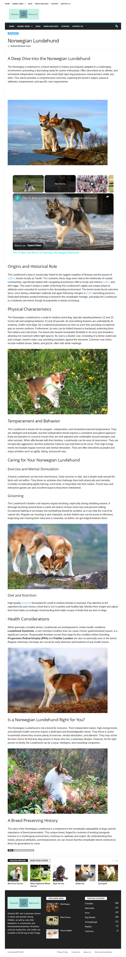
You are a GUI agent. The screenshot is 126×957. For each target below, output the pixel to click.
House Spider (66, 930)
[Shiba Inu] (85, 873)
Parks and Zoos (42, 4)
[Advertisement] (82, 14)
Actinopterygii (91, 922)
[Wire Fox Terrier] (18, 873)
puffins (11, 278)
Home (7, 4)
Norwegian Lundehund (24, 850)
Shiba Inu (79, 883)
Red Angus (65, 904)
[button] (116, 26)
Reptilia (88, 926)
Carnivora (89, 931)
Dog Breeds (13, 33)
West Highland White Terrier (40, 884)
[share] (107, 196)
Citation (54, 4)
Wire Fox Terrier (15, 883)
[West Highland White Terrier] (40, 873)
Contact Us (65, 4)
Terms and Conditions (103, 952)
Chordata (89, 903)
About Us (87, 952)
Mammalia (89, 908)
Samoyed (102, 883)
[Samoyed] (108, 873)
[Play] (92, 184)
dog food (26, 603)
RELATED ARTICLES (18, 860)
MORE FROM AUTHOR (39, 860)
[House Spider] (52, 934)
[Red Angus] (52, 907)
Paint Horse (65, 917)
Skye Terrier (58, 883)
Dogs (30, 4)
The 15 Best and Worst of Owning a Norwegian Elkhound (59, 198)
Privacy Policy (62, 952)
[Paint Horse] (52, 920)
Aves (87, 913)
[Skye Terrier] (63, 873)
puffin (89, 293)
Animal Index (18, 4)
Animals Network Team (21, 46)
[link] (18, 198)
